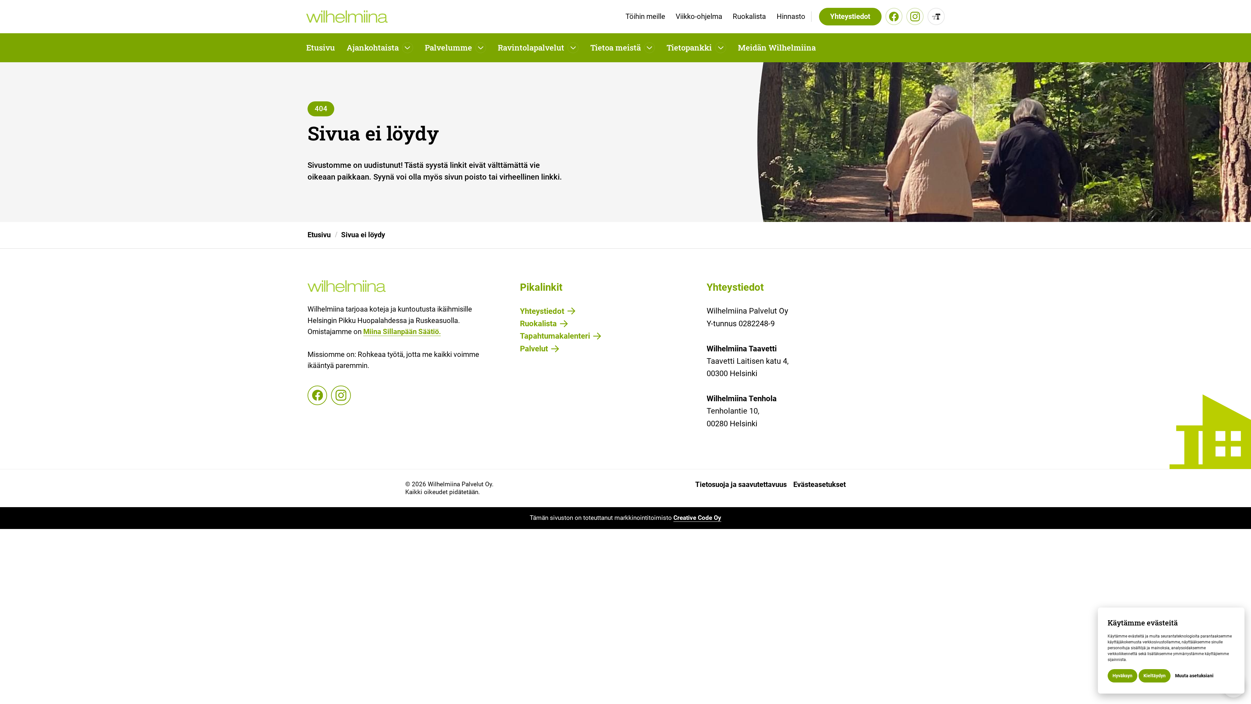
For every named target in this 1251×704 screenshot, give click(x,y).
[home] (347, 16)
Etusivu (320, 47)
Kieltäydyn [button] (1154, 675)
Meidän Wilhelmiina (777, 47)
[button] (380, 47)
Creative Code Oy (697, 517)
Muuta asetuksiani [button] (1194, 675)
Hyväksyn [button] (1122, 675)
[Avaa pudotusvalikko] (407, 47)
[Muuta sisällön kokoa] (936, 16)
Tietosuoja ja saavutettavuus (741, 485)
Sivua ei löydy (363, 235)
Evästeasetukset (819, 485)
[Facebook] (894, 16)
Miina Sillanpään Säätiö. (402, 332)
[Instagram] (915, 16)
